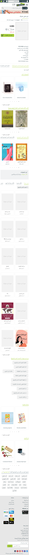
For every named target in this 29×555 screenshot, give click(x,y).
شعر (20, 485)
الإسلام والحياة (7, 129)
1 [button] (18, 101)
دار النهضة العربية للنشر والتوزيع (19, 380)
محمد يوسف (24, 18)
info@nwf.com (24, 534)
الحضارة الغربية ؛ (21, 129)
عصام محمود (7, 296)
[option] (21, 87)
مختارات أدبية (24, 488)
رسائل (5, 482)
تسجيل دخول (24, 1)
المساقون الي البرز (21, 321)
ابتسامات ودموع (21, 348)
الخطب (24, 482)
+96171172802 (24, 532)
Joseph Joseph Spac (21, 462)
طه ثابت (21, 214)
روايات (24, 485)
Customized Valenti (7, 462)
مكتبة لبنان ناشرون (8, 371)
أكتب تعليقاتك (24, 174)
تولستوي (7, 350)
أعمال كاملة (24, 479)
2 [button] (16, 101)
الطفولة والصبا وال (7, 348)
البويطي (7, 266)
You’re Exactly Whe (7, 98)
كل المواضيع (6, 472)
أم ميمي (7, 162)
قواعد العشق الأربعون (21, 162)
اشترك (9, 546)
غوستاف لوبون (7, 323)
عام (8, 485)
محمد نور (7, 268)
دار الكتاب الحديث (22, 397)
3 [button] (14, 101)
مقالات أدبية (10, 488)
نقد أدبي (14, 491)
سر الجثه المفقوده (21, 266)
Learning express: (7, 428)
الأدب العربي (12, 479)
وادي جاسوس (21, 294)
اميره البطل (7, 241)
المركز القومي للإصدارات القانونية (19, 384)
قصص (4, 485)
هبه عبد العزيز (21, 241)
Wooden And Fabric (21, 428)
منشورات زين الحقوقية (21, 371)
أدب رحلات (17, 476)
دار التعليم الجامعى (22, 389)
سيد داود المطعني (21, 323)
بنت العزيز (21, 239)
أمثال (19, 479)
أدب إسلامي (24, 476)
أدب (2, 472)
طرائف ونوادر (14, 485)
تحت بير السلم (7, 212)
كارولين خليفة (7, 214)
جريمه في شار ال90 (7, 239)
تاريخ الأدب (18, 482)
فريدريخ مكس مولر (21, 350)
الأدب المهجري (5, 479)
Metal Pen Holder (21, 98)
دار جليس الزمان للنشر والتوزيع (20, 393)
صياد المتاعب (21, 212)
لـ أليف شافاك (21, 164)
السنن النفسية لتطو (7, 321)
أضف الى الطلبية (8, 35)
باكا (7, 294)
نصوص (3, 488)
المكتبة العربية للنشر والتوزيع (20, 363)
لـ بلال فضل (7, 164)
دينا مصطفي (21, 296)
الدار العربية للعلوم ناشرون (21, 367)
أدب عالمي (4, 476)
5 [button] (10, 101)
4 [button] (12, 101)
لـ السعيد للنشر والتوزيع (23, 187)
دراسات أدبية (10, 482)
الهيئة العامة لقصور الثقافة (20, 376)
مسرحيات (17, 488)
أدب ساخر (11, 476)
